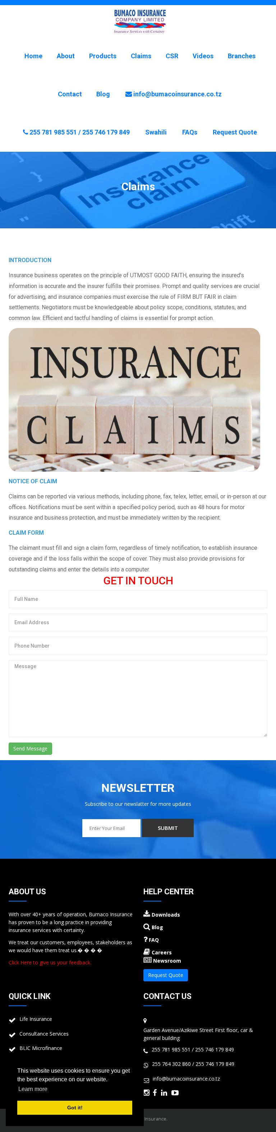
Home (33, 56)
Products (102, 56)
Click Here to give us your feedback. (50, 962)
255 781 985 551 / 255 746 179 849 (79, 132)
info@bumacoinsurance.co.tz (177, 94)
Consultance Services (44, 1033)
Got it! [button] (75, 1107)
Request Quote (235, 132)
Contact (70, 94)
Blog (103, 94)
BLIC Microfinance (40, 1048)
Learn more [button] (32, 1089)
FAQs (189, 132)
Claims (141, 56)
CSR (172, 56)
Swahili (156, 132)
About (66, 56)
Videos (203, 56)
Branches (242, 56)
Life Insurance (35, 1018)
